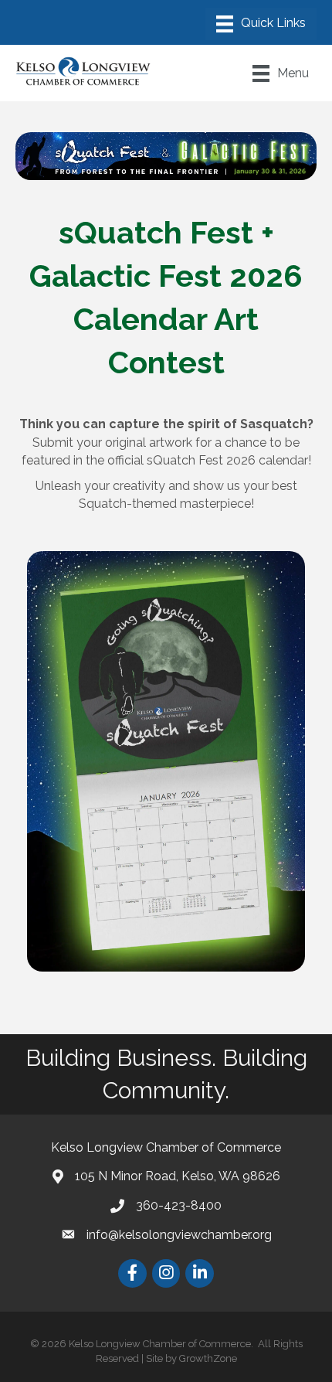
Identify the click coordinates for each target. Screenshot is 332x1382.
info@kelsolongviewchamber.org (179, 1234)
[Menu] (261, 24)
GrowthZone (208, 1358)
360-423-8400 (179, 1205)
